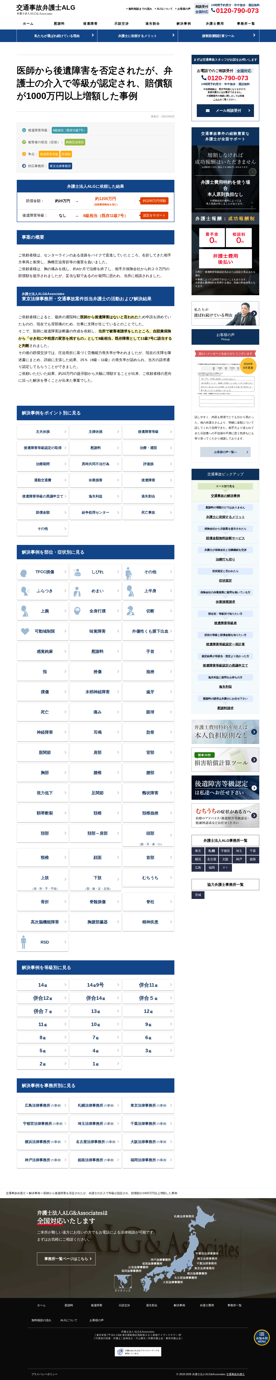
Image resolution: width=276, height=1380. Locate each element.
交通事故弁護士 (235, 1374)
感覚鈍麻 (45, 651)
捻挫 (150, 671)
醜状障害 (150, 793)
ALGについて (165, 8)
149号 (95, 985)
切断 (150, 611)
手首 (150, 651)
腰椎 (98, 772)
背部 (150, 752)
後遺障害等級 (148, 432)
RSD (45, 942)
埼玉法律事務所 (96, 1124)
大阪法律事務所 (148, 1142)
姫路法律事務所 (96, 1160)
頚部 (45, 833)
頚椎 (98, 813)
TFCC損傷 (45, 572)
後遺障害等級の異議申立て (42, 496)
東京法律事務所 (60, 166)
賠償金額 (43, 512)
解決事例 (184, 23)
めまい (98, 591)
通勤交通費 (42, 480)
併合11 (148, 985)
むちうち (150, 877)
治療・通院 (148, 448)
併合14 (95, 998)
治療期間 (43, 464)
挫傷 (98, 671)
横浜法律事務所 (43, 1142)
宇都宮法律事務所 (42, 1124)
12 (148, 1011)
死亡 (45, 712)
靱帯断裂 (45, 813)
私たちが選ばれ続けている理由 (57, 36)
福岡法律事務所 (148, 1160)
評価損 (148, 464)
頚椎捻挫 (150, 813)
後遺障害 (90, 23)
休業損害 (95, 480)
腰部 (150, 772)
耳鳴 (98, 732)
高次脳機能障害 (45, 922)
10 (95, 1024)
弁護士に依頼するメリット (137, 36)
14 (42, 985)
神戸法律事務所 (43, 1160)
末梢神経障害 (97, 692)
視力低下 (45, 793)
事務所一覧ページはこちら (66, 1259)
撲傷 (45, 692)
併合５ (148, 998)
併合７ (43, 1011)
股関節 (45, 752)
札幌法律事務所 (96, 1105)
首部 (150, 857)
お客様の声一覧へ (225, 452)
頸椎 (45, 857)
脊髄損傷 (98, 902)
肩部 (98, 752)
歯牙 (150, 692)
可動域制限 (45, 631)
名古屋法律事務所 (95, 1142)
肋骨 (150, 732)
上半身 (150, 591)
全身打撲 (98, 611)
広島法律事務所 (43, 1105)
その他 (43, 529)
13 (95, 1011)
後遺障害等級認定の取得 (43, 448)
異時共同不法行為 (95, 464)
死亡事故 (148, 512)
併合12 (42, 998)
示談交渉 (121, 23)
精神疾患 (150, 922)
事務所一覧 (246, 23)
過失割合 (152, 23)
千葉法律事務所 (148, 1124)
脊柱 (150, 902)
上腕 (45, 611)
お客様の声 (184, 8)
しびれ (98, 572)
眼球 (150, 712)
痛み (98, 712)
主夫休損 (43, 432)
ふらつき (45, 591)
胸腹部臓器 (97, 922)
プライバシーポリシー (44, 1374)
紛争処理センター (95, 512)
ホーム (28, 23)
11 (42, 1024)
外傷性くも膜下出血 (150, 631)
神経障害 (45, 732)
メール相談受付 (228, 111)
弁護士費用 (215, 23)
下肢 (98, 882)
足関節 (98, 793)
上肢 (45, 882)
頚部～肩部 (97, 833)
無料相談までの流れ (140, 8)
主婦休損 (95, 432)
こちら (216, 99)
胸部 (45, 772)
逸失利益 (95, 496)
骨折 (45, 902)
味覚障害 (98, 631)
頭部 (150, 838)
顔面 (98, 857)
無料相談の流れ (41, 1320)
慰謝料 (59, 23)
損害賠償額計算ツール (218, 36)
